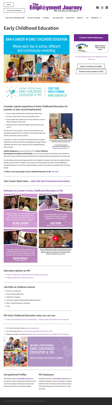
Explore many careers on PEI (91, 71)
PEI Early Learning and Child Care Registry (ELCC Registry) (49, 334)
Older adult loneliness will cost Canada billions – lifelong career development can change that (37, 319)
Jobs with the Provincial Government (50, 181)
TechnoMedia (38, 401)
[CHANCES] (82, 47)
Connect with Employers (14, 10)
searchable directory (24, 378)
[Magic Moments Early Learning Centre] (100, 47)
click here (55, 171)
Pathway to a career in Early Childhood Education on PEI (33, 190)
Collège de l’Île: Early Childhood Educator (20, 278)
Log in (44, 401)
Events (9, 4)
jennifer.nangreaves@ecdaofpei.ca (61, 148)
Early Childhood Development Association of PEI (36, 331)
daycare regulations (32, 328)
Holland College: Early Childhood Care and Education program (27, 275)
